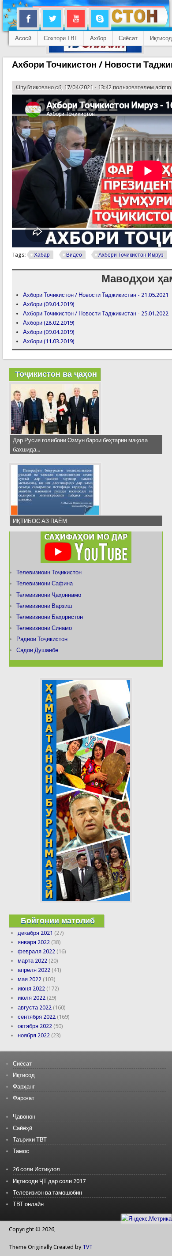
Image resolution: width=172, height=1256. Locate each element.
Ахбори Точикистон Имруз (131, 255)
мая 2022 (29, 979)
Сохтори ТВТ (61, 38)
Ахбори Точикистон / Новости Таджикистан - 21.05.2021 (95, 295)
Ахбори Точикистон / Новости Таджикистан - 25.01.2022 (95, 313)
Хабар (42, 255)
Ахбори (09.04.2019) (49, 304)
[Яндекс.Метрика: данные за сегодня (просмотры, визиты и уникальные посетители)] (146, 1218)
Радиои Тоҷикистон (41, 639)
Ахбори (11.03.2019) (49, 341)
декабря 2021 (35, 933)
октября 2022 (35, 1026)
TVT (87, 1247)
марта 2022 (32, 960)
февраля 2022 (36, 951)
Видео (74, 255)
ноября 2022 (34, 1035)
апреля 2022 (34, 970)
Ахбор (98, 38)
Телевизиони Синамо (44, 628)
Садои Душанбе (37, 650)
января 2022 (34, 942)
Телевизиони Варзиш (44, 606)
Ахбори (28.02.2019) (49, 322)
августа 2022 (35, 1007)
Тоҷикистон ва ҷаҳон (56, 374)
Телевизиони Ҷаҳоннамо (48, 595)
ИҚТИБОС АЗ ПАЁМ (40, 521)
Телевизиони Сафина (44, 583)
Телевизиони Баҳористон (49, 617)
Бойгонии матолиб (58, 920)
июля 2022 (31, 997)
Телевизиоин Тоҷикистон (49, 572)
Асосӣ (23, 38)
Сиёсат (128, 38)
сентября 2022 (37, 1016)
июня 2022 (31, 988)
